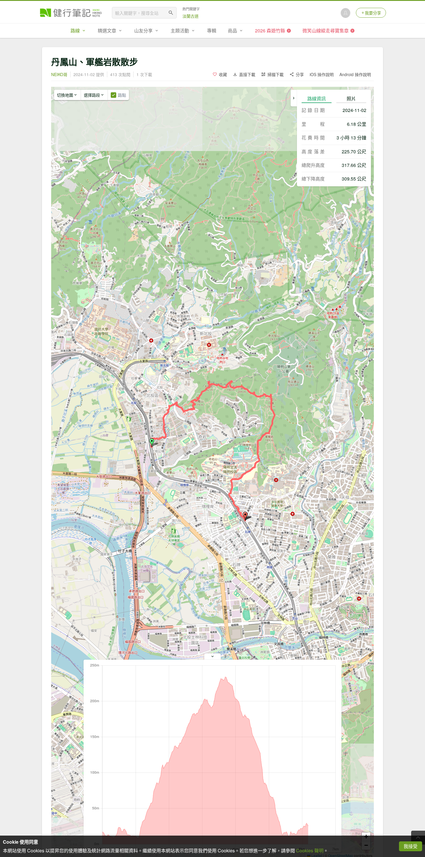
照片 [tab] (351, 98)
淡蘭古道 (190, 16)
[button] (151, 442)
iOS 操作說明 (322, 74)
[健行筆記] (71, 13)
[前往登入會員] (345, 12)
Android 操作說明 (355, 74)
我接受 (410, 846)
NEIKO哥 (59, 74)
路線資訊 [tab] (316, 98)
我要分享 (373, 13)
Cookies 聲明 (310, 850)
